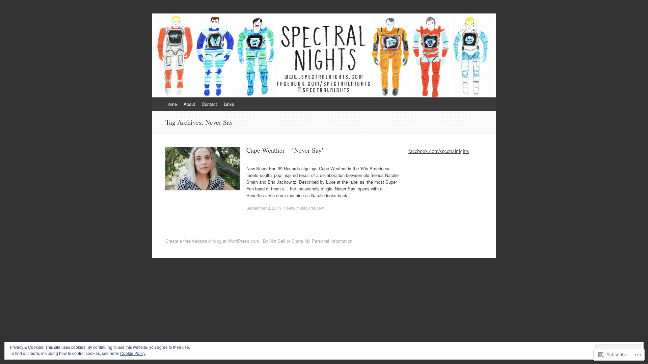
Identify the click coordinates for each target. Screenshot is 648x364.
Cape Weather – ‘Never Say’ (285, 150)
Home (171, 104)
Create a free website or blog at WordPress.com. (213, 241)
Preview (316, 208)
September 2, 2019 (263, 208)
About (189, 104)
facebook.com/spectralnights (438, 150)
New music (297, 208)
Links (229, 104)
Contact (209, 104)
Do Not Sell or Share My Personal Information (307, 241)
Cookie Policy (132, 353)
